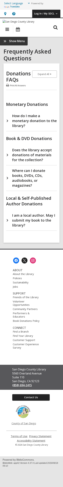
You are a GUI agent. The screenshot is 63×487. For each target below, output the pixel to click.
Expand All (47, 74)
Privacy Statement (40, 436)
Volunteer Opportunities (21, 303)
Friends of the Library (26, 297)
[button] (5, 14)
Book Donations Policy (26, 320)
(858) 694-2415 (22, 385)
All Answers (18, 85)
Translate (15, 6)
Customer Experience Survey (26, 345)
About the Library (23, 274)
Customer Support (24, 340)
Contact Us (31, 397)
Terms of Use (19, 436)
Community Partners (25, 309)
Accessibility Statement (31, 440)
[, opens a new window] (23, 417)
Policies (17, 278)
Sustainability (21, 282)
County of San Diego (24, 423)
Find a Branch (21, 331)
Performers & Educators (21, 314)
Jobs (15, 286)
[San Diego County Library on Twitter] (24, 260)
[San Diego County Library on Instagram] (33, 260)
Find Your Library (23, 335)
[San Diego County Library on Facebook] (16, 260)
